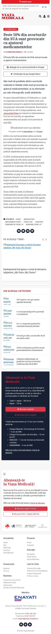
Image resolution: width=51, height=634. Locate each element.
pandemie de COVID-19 (14, 224)
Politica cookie (32, 576)
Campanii (30, 545)
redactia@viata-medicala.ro (28, 619)
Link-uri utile (33, 564)
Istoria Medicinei (33, 559)
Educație (31, 550)
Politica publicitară (34, 573)
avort (18, 219)
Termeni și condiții (33, 568)
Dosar (29, 542)
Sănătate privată (9, 582)
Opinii (5, 542)
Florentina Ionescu (14, 52)
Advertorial (7, 585)
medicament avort (13, 222)
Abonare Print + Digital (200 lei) (26, 514)
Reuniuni (6, 568)
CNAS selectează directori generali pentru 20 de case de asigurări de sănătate (20, 7)
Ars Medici (31, 554)
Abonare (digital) (26, 409)
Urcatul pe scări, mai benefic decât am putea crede (31, 336)
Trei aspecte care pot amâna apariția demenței (28, 300)
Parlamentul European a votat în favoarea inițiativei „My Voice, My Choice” (24, 271)
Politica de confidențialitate (37, 571)
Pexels (39, 132)
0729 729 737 (30, 616)
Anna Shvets (28, 132)
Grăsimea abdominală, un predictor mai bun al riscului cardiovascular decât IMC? (28, 361)
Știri (4, 545)
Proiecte (31, 538)
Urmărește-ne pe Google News (26, 74)
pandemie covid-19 (33, 224)
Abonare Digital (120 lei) (26, 509)
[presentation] (43, 239)
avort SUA (28, 222)
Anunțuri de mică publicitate (13, 588)
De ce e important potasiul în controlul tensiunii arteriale (28, 324)
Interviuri (6, 550)
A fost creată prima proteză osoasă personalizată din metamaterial (30, 348)
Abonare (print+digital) (26, 415)
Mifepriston (29, 219)
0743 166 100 (30, 613)
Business (7, 575)
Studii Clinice (31, 557)
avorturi (39, 222)
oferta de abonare (37, 503)
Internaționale (8, 553)
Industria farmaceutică (11, 580)
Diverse (6, 571)
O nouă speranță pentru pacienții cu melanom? (30, 312)
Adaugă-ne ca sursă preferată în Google (26, 67)
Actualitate (8, 538)
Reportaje (7, 548)
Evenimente (8, 564)
